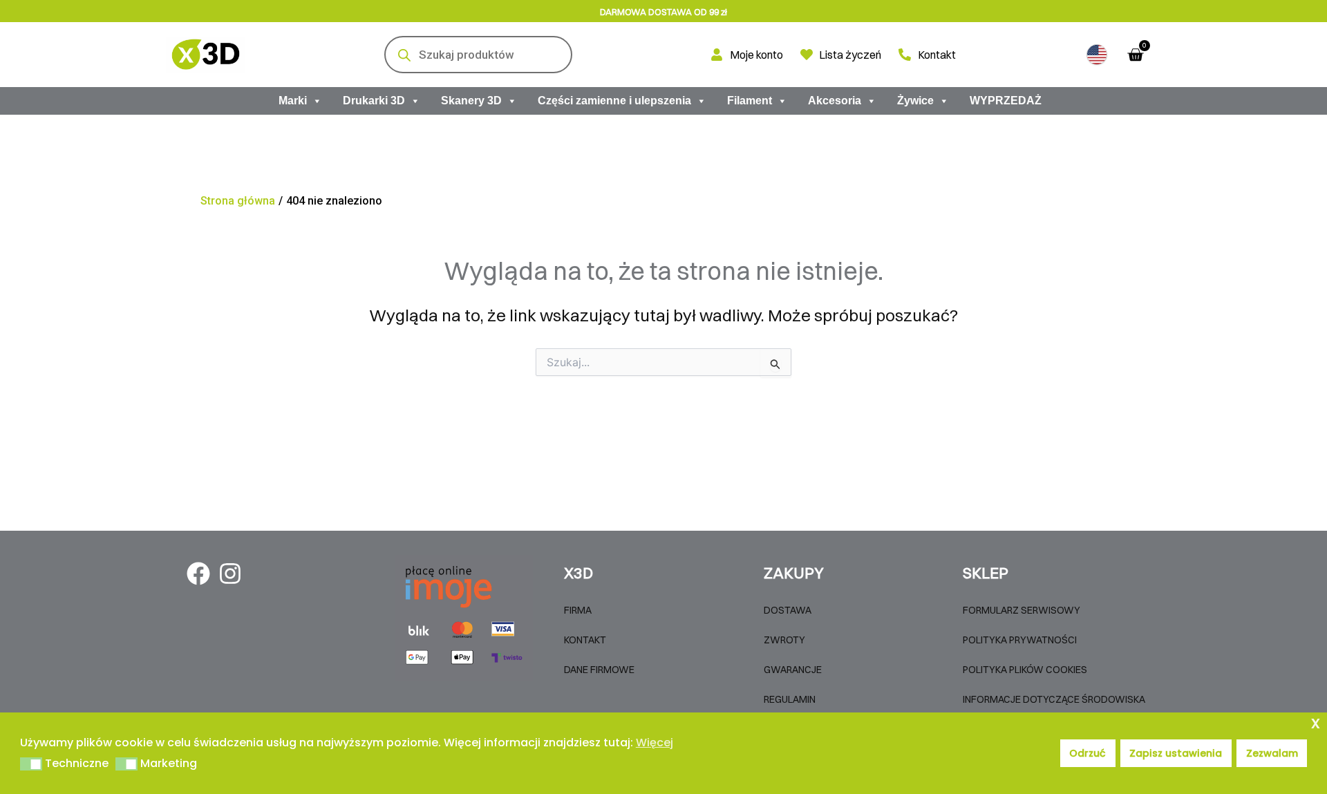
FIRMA (578, 610)
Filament (749, 100)
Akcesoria (834, 100)
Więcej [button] (654, 742)
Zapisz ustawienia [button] (1175, 753)
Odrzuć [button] (1087, 753)
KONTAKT (585, 640)
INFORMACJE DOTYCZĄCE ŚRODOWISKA (1054, 699)
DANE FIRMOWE (599, 669)
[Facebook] (198, 573)
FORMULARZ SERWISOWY (1021, 610)
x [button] (1315, 722)
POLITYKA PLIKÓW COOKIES (1025, 669)
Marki (293, 100)
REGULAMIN (790, 699)
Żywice (915, 100)
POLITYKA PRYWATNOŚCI (1020, 640)
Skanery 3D (471, 100)
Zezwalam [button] (1272, 753)
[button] (1097, 54)
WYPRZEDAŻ (1006, 100)
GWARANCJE (793, 669)
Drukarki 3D (374, 100)
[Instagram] (230, 573)
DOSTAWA (787, 610)
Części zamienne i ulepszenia (614, 100)
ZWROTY (784, 640)
